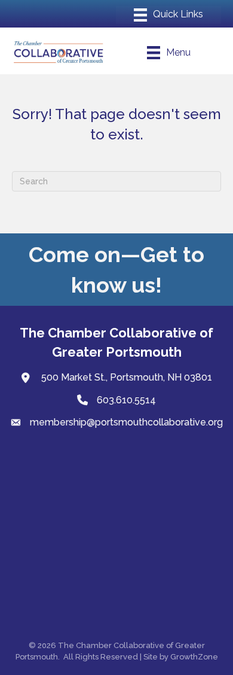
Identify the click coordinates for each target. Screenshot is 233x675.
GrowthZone (194, 656)
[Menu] (168, 15)
